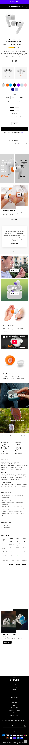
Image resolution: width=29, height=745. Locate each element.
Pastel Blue (22, 85)
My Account (14, 702)
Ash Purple (16, 89)
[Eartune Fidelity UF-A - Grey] (2, 670)
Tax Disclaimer (14, 712)
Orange (7, 85)
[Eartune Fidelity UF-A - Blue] (5, 670)
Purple (18, 85)
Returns (14, 684)
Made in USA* (14, 707)
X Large (19, 101)
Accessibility (14, 697)
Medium (14, 97)
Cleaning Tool (14, 113)
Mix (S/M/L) (11, 101)
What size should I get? (14, 136)
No (12, 109)
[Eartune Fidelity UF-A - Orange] (3, 670)
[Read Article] (14, 267)
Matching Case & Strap (14, 106)
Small (7, 97)
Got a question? (14, 143)
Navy (12, 89)
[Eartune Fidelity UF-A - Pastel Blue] (10, 670)
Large (21, 97)
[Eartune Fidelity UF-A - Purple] (8, 670)
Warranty (14, 689)
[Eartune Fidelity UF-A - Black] (7, 670)
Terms (14, 692)
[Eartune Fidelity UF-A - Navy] (6, 671)
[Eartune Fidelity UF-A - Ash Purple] (8, 671)
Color (14, 81)
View (11, 564)
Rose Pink (25, 85)
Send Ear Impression (14, 710)
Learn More (7, 642)
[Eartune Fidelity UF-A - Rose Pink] (4, 671)
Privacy (14, 694)
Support (14, 705)
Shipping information (14, 140)
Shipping (14, 687)
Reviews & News (14, 715)
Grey (3, 85)
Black (14, 85)
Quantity (14, 120)
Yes (17, 109)
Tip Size (14, 94)
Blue (10, 85)
